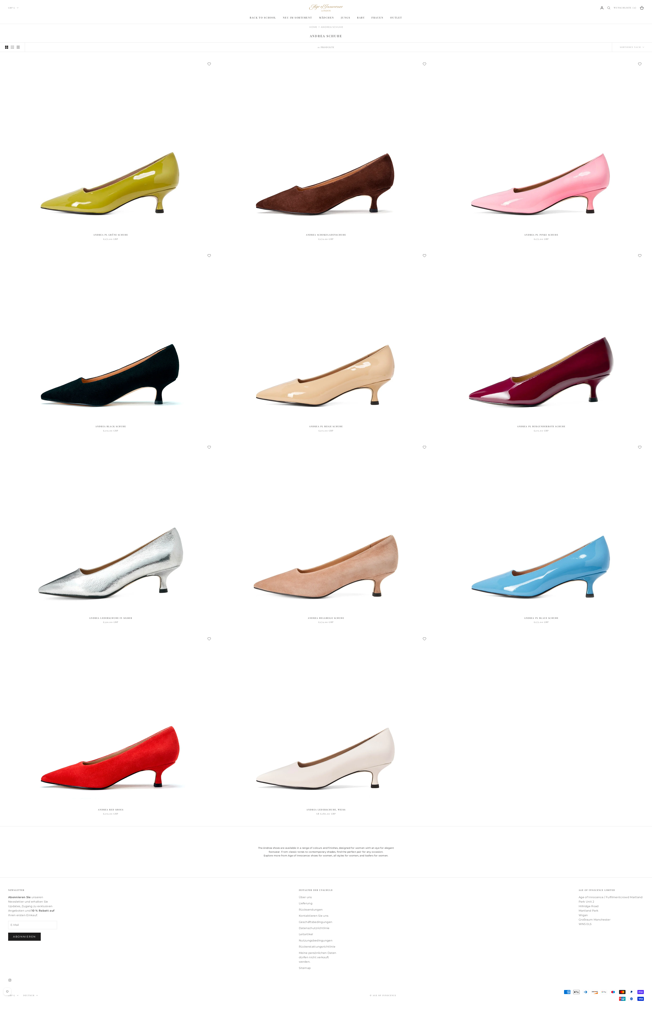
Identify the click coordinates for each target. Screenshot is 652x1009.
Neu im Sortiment (297, 17)
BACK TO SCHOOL (263, 17)
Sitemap (305, 968)
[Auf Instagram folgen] (10, 980)
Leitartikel (306, 934)
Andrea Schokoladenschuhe (326, 234)
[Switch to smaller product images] (12, 47)
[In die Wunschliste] (209, 64)
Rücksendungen (311, 909)
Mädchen (326, 17)
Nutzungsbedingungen (315, 940)
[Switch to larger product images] (6, 47)
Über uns (305, 897)
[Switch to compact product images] (18, 47)
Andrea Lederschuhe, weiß (326, 809)
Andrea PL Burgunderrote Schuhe (541, 426)
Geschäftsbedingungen (315, 922)
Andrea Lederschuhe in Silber (110, 618)
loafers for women (376, 855)
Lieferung (305, 903)
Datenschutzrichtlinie (314, 928)
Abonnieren (24, 936)
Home (313, 27)
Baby (361, 17)
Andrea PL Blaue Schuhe (541, 618)
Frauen (377, 17)
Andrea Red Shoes (110, 809)
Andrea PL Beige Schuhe (326, 426)
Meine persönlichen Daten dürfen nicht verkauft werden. (317, 957)
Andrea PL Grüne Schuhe (110, 234)
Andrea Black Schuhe (110, 426)
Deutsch (28, 995)
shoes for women (321, 855)
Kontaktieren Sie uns (313, 915)
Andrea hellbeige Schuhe (326, 618)
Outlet (396, 17)
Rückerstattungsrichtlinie (317, 946)
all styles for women (345, 855)
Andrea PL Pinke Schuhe (541, 234)
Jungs (345, 17)
